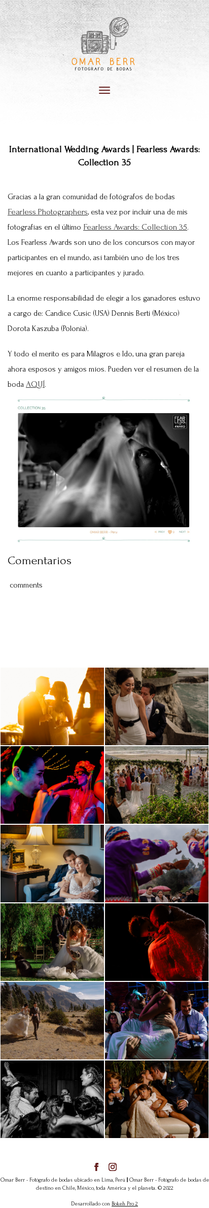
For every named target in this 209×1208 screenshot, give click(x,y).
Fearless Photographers (48, 211)
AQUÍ (35, 384)
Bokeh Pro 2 (125, 1204)
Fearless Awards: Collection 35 (135, 227)
